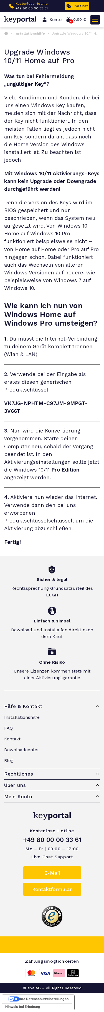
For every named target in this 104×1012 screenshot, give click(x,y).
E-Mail (52, 873)
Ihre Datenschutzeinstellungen (44, 999)
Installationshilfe (29, 33)
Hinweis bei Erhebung (22, 1007)
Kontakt (12, 738)
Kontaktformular (52, 889)
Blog (8, 760)
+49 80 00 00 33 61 (52, 839)
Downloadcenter (21, 749)
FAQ (8, 728)
